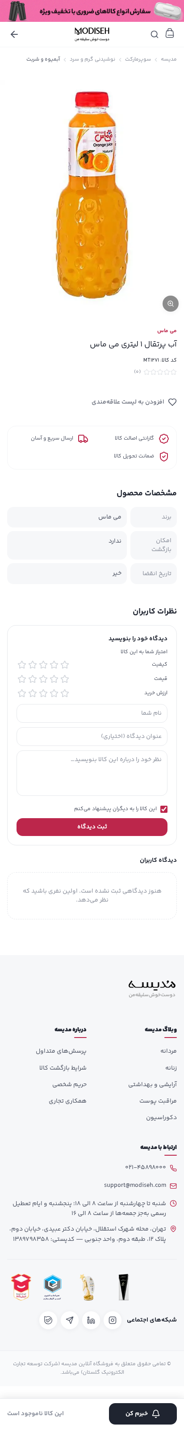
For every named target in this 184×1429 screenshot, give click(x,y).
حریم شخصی (69, 1084)
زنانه (171, 1068)
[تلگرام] (70, 1320)
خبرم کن (136, 1414)
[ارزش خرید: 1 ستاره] (64, 693)
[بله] (48, 1320)
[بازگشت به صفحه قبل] (14, 34)
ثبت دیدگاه (92, 827)
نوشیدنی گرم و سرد (92, 59)
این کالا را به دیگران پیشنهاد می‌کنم (115, 809)
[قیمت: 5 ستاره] (22, 679)
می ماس (167, 331)
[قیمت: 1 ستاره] (64, 679)
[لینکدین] (91, 1320)
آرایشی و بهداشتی (152, 1084)
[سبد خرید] (169, 33)
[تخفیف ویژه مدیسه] (92, 11)
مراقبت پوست (158, 1101)
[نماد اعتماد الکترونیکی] (160, 1287)
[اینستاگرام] (112, 1320)
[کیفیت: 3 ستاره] (43, 664)
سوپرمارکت (138, 59)
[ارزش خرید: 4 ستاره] (32, 693)
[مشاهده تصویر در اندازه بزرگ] (92, 194)
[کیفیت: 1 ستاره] (64, 664)
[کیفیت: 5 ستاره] (22, 664)
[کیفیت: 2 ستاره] (54, 664)
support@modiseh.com (135, 1185)
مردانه (168, 1051)
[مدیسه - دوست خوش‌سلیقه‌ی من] (92, 34)
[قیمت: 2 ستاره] (54, 679)
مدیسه (169, 59)
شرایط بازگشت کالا (63, 1068)
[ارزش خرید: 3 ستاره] (43, 693)
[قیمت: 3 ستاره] (43, 679)
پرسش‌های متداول (61, 1051)
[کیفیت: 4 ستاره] (32, 664)
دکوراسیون (161, 1117)
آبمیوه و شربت (43, 59)
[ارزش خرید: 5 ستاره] (22, 693)
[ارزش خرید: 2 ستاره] (54, 693)
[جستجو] (154, 34)
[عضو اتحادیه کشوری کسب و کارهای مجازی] (53, 1287)
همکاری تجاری (68, 1101)
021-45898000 (145, 1168)
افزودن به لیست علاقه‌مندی (128, 402)
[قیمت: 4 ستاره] (32, 679)
